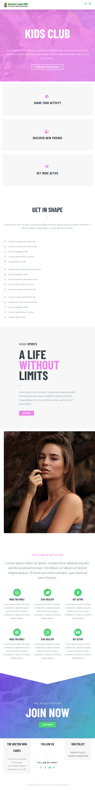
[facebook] (41, 767)
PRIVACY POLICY (78, 752)
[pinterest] (54, 767)
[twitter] (45, 767)
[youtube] (50, 767)
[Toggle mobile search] (85, 3)
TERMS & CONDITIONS (78, 756)
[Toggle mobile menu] (90, 3)
